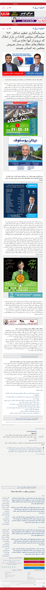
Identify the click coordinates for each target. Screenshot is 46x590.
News (11, 563)
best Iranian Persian (8, 563)
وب (12, 560)
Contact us (29, 573)
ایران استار (19, 560)
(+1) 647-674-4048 (8, 572)
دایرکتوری (10, 560)
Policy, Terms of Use (31, 577)
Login (28, 576)
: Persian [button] (16, 24)
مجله (14, 560)
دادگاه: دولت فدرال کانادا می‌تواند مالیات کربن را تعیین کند (24, 404)
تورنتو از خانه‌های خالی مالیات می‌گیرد (29, 411)
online (21, 563)
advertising (14, 563)
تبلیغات (11, 561)
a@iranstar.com (33, 440)
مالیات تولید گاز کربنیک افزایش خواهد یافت (28, 405)
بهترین (16, 560)
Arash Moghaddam (32, 431)
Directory (15, 564)
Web (12, 564)
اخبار (3, 560)
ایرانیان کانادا (7, 560)
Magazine (18, 563)
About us (29, 572)
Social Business (9, 564)
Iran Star (3, 563)
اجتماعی (14, 561)
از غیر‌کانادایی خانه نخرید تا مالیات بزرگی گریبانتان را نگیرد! (24, 413)
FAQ (28, 575)
